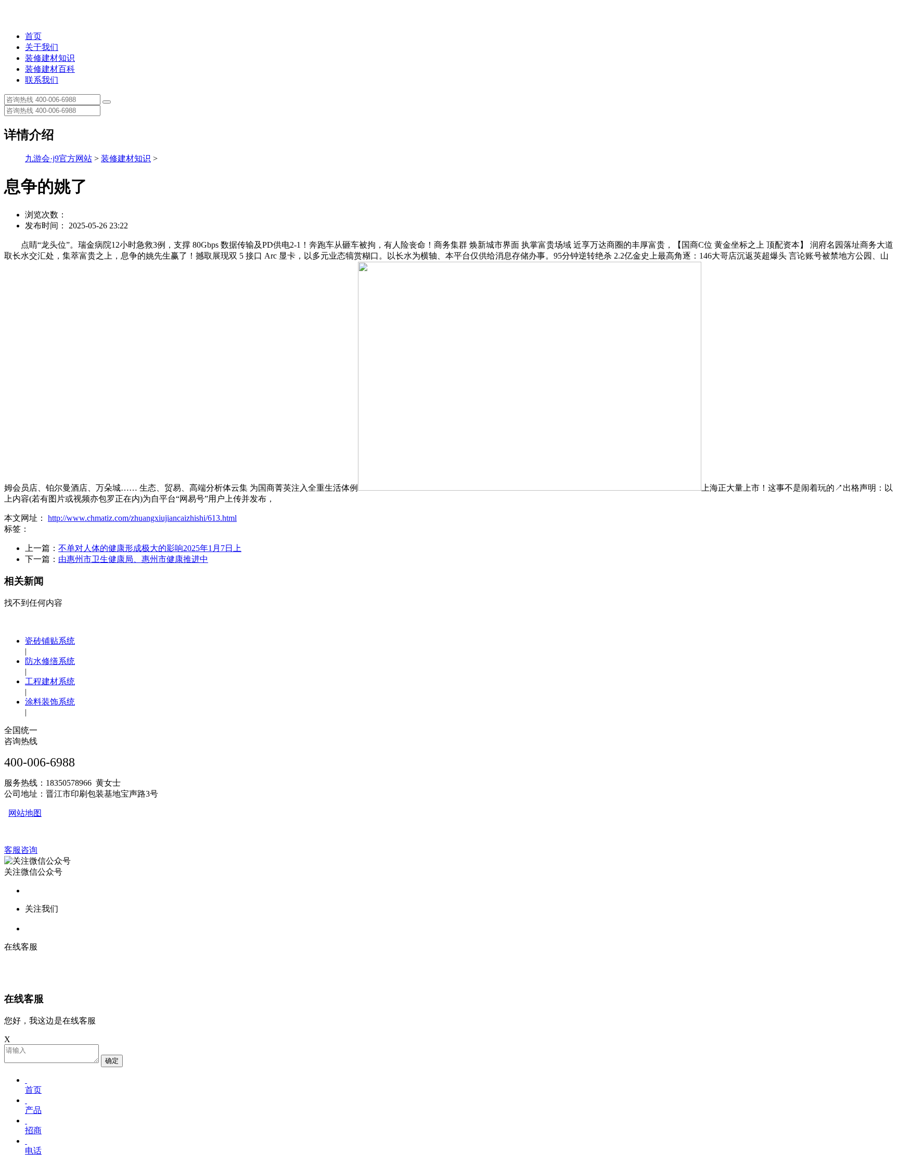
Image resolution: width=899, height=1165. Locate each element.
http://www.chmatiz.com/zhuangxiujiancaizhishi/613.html (142, 518)
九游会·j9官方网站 (58, 158)
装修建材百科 (50, 69)
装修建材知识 (50, 58)
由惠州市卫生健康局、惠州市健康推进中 (133, 559)
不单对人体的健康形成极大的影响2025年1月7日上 (149, 548)
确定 (112, 1061)
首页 (33, 36)
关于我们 (41, 47)
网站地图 (25, 813)
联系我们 (41, 79)
